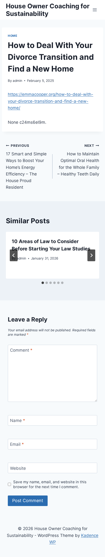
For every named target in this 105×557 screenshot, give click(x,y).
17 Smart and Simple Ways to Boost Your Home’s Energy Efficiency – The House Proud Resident (26, 167)
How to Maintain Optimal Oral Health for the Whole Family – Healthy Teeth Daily (78, 160)
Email (17, 444)
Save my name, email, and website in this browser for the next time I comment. (49, 484)
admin (17, 81)
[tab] (43, 283)
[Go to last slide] (14, 255)
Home (12, 35)
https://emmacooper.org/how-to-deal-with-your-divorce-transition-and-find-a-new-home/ (50, 101)
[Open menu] (94, 9)
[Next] (91, 255)
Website (18, 468)
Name (17, 420)
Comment (21, 350)
